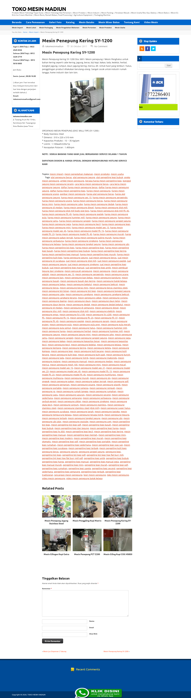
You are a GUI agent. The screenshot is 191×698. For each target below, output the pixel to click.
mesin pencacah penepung (78, 271)
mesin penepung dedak (78, 304)
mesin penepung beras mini (74, 287)
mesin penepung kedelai (83, 344)
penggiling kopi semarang (67, 471)
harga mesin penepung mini (56, 227)
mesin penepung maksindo (103, 358)
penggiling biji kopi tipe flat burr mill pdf (62, 458)
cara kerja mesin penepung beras (91, 184)
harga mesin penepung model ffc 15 (85, 231)
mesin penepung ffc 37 (106, 317)
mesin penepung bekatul (79, 284)
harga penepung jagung (76, 257)
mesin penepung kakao (53, 341)
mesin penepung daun (79, 301)
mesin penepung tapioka (107, 411)
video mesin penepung (53, 478)
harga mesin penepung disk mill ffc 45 (109, 210)
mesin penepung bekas (54, 284)
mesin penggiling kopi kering (108, 431)
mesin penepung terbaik (54, 418)
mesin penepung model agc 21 (89, 368)
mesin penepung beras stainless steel (108, 287)
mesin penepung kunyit (118, 354)
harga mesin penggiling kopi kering (108, 251)
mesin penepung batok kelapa (112, 281)
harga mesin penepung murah (108, 234)
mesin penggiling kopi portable (94, 441)
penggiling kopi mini (73, 465)
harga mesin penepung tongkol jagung (81, 244)
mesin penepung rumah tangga (72, 391)
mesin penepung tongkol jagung (84, 418)
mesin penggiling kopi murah (88, 438)
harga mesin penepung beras (88, 200)
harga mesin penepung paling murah (93, 237)
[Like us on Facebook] (147, 48)
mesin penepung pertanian (56, 384)
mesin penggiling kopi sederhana (74, 445)
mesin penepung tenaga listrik (88, 414)
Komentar (47, 588)
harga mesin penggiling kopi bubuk (72, 251)
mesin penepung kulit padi (91, 354)
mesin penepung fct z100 (72, 314)
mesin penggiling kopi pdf (65, 441)
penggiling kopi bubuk (117, 458)
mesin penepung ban (53, 277)
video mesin (151, 22)
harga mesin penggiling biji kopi (58, 247)
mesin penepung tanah (82, 411)
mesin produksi (105, 27)
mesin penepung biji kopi (83, 291)
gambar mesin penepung (72, 194)
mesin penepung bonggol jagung (113, 291)
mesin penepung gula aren (86, 324)
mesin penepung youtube (75, 421)
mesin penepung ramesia (75, 388)
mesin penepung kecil (59, 344)
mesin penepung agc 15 (62, 274)
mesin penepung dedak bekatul (107, 304)
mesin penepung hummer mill (107, 331)
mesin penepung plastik (108, 384)
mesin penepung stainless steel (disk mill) (78, 408)
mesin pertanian (89, 27)
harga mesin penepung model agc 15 (90, 227)
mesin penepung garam (97, 321)
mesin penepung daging (54, 301)
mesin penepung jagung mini (76, 334)
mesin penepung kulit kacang (89, 351)
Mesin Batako (86, 22)
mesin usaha (120, 27)
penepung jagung (69, 451)
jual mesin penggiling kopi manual (67, 267)
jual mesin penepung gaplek (111, 261)
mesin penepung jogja (119, 338)
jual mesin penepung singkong (83, 264)
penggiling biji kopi (51, 455)
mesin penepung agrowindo (89, 274)
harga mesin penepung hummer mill (66, 217)
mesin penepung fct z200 (98, 314)
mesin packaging (46, 27)
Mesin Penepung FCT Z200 (87, 554)
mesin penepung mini (90, 364)
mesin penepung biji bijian (55, 291)
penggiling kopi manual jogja (104, 461)
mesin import (17, 27)
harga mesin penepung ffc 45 (57, 214)
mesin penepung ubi (111, 418)
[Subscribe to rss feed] (142, 48)
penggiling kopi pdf (118, 465)
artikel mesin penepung (72, 180)
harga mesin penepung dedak (99, 204)
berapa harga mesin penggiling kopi (103, 180)
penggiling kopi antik (94, 458)
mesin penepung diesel (107, 307)
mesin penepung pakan (62, 381)
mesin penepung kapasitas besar (83, 341)
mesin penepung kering (74, 348)
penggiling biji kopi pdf (74, 455)
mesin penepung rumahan (102, 391)
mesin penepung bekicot (105, 284)
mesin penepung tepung (116, 414)
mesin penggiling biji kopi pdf (66, 424)
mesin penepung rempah (102, 388)
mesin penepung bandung (107, 277)
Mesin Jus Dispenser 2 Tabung (54, 651)
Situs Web (93, 634)
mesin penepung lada (53, 358)
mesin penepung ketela (99, 348)
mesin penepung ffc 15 (57, 317)
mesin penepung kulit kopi (63, 354)
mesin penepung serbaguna (97, 398)
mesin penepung (101, 271)
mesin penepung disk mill (75, 311)
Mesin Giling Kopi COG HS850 (118, 554)
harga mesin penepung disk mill (111, 207)
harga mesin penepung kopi (116, 224)
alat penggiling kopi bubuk (109, 177)
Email (91, 627)
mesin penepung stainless (93, 404)
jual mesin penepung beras (103, 257)
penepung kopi (113, 451)
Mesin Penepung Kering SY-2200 (118, 522)
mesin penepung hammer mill (111, 328)
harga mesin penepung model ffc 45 (74, 234)
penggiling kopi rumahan (54, 468)
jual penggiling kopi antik (98, 267)
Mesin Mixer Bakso (109, 22)
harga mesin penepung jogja (56, 224)
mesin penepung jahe (103, 334)
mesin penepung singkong (95, 401)
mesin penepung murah (76, 378)
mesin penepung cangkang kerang (59, 297)
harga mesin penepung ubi (115, 244)
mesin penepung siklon (69, 401)
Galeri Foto (55, 22)
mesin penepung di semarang (79, 307)
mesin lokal (31, 27)
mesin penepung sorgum (66, 404)
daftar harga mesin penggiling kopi (67, 190)
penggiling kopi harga (53, 461)
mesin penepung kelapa (109, 344)
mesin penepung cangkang (79, 294)
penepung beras (50, 451)
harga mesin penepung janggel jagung (111, 221)
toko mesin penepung (118, 475)
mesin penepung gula (61, 324)
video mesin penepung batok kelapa (84, 478)
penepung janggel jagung (91, 451)
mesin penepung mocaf (114, 364)
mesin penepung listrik (76, 358)
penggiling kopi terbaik (92, 471)
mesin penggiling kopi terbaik (83, 448)
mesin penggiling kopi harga (104, 428)
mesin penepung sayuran (72, 394)
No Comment (100, 46)
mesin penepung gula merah (115, 324)
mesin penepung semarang (68, 398)
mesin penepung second (98, 394)
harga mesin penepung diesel (79, 207)
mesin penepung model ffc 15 (97, 371)
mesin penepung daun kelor (106, 301)
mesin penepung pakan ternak (90, 381)
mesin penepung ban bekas (79, 277)
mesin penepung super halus (115, 408)
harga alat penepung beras (100, 194)
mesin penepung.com (100, 421)
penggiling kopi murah (96, 465)
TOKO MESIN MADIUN (39, 9)
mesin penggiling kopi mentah (82, 435)
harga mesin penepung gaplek (88, 214)
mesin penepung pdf (117, 381)
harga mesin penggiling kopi (90, 247)
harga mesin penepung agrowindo (110, 197)
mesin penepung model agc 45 (65, 371)
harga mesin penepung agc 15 (76, 197)
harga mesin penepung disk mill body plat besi (65, 210)
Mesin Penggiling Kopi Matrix (87, 520)
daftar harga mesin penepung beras (79, 187)
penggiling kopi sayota (79, 468)
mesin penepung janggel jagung (90, 338)
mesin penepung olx (100, 378)
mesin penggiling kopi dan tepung (71, 428)
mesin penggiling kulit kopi (112, 448)
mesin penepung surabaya (55, 411)
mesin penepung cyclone (115, 297)
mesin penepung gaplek (72, 321)
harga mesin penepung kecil (86, 224)
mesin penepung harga (54, 331)
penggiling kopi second (103, 468)
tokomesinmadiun (54, 46)
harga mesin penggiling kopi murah (98, 254)
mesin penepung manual (74, 361)
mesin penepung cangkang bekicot (111, 294)
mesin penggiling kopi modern (57, 438)
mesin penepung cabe (53, 294)
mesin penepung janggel (60, 338)
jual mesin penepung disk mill (81, 261)
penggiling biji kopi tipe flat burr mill (105, 455)
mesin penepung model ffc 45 (71, 374)
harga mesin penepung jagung (101, 217)
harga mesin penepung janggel (75, 221)
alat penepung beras (61, 177)
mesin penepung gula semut (56, 328)
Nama (91, 621)
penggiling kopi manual (77, 461)
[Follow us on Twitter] (153, 48)
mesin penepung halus (83, 328)
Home (25, 32)
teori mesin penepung (95, 475)
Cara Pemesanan (35, 22)
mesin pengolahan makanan (67, 27)
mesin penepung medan (100, 361)
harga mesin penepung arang (57, 200)
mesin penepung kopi (62, 351)
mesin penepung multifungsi (101, 374)
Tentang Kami (132, 22)
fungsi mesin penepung (98, 190)
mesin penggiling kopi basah (96, 424)
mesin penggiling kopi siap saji (107, 445)
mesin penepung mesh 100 (63, 364)
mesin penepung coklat (89, 297)
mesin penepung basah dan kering (77, 281)
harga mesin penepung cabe (68, 204)
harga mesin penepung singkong (81, 241)
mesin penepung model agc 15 (57, 368)
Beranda (16, 22)
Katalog (70, 22)
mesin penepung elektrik (102, 311)
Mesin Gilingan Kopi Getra (56, 554)
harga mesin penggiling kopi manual (60, 254)
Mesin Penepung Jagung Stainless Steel (56, 522)
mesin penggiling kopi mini (112, 435)
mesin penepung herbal (79, 331)
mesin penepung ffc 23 (81, 317)
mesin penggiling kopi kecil (79, 431)
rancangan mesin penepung (68, 475)
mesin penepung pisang (83, 384)
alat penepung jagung (84, 177)
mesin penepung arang (116, 274)
